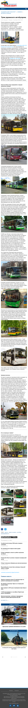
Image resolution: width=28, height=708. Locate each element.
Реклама (11, 690)
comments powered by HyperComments (10, 572)
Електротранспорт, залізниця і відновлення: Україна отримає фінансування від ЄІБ (12, 596)
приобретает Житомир (15, 58)
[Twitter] (14, 706)
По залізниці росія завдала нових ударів (10, 548)
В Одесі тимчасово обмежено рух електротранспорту (14, 563)
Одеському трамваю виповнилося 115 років (14, 626)
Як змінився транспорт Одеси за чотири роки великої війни (12, 584)
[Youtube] (18, 706)
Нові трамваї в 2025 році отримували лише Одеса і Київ (14, 588)
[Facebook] (10, 706)
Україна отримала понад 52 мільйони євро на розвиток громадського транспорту (12, 580)
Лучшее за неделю (14, 604)
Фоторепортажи (14, 630)
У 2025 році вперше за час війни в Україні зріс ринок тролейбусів (12, 592)
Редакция (17, 690)
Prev (2, 657)
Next (25, 657)
